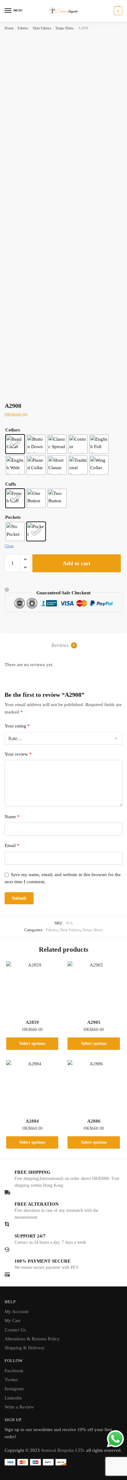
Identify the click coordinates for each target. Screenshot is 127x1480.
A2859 (32, 1022)
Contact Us (15, 1329)
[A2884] (32, 1086)
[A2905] (94, 987)
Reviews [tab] (63, 645)
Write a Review (19, 1406)
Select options (32, 1043)
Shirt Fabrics (42, 28)
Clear (9, 546)
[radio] (15, 444)
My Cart (12, 1320)
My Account (16, 1311)
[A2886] (94, 1086)
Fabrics (23, 28)
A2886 (93, 1121)
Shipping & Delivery (25, 1347)
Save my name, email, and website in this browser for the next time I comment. (63, 878)
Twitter (11, 1379)
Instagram (14, 1388)
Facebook (14, 1370)
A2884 (32, 1121)
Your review (18, 754)
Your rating (17, 725)
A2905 (93, 1022)
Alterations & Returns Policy (32, 1338)
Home (9, 28)
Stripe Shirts (64, 28)
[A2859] (32, 987)
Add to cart (76, 563)
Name (12, 816)
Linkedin (13, 1397)
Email (12, 845)
